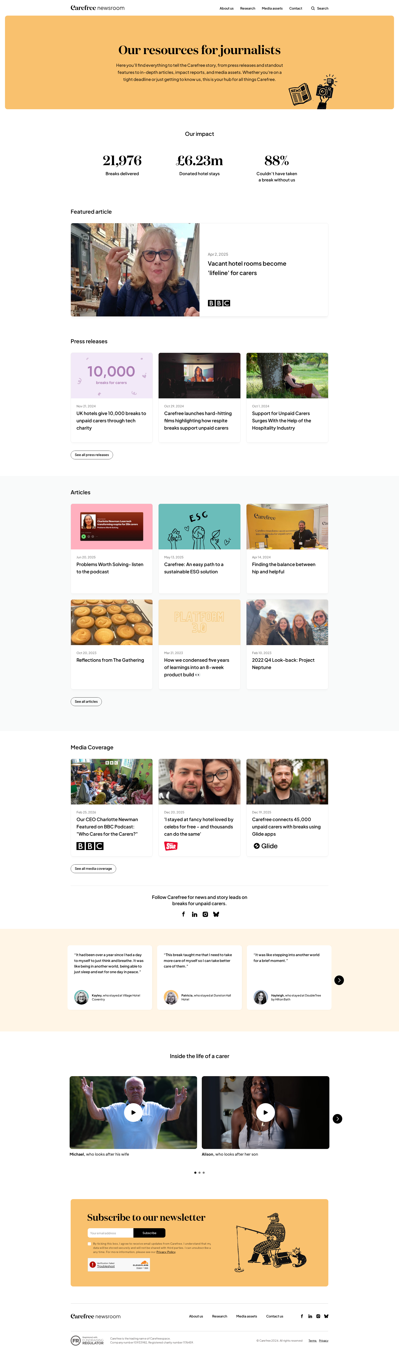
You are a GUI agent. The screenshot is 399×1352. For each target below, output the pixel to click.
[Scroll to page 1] (194, 1173)
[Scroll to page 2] (199, 1173)
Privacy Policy (165, 1252)
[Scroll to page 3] (204, 1173)
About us (196, 1316)
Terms (313, 1340)
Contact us (274, 1316)
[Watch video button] (133, 1112)
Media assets (246, 1316)
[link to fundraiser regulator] (87, 1341)
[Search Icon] (313, 8)
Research (219, 1316)
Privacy (323, 1340)
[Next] (339, 980)
